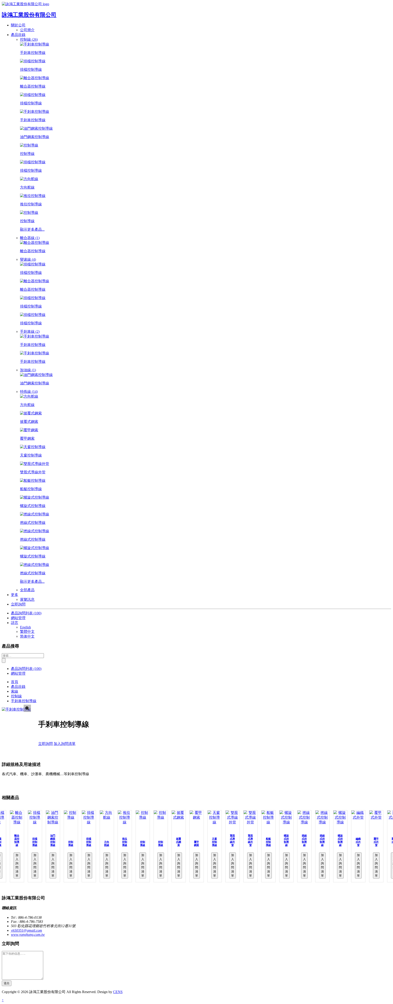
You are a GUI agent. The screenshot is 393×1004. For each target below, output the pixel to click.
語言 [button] (14, 623)
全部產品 (27, 590)
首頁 (14, 682)
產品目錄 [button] (18, 35)
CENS (118, 992)
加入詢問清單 (65, 744)
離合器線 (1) (30, 238)
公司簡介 (27, 30)
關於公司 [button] (18, 25)
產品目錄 (18, 687)
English (25, 627)
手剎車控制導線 (23, 701)
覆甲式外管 (376, 841)
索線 (14, 691)
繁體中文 (27, 631)
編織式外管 (358, 841)
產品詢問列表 (26, 613)
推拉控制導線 (124, 841)
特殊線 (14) (29, 392)
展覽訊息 (27, 599)
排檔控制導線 (34, 841)
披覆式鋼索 (178, 841)
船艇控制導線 (268, 841)
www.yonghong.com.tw (28, 934)
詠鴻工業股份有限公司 (29, 15)
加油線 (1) (28, 370)
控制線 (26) (29, 39)
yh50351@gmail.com (26, 930)
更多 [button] (14, 595)
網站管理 (18, 618)
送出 (7, 983)
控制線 (16, 696)
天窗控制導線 (214, 841)
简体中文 (27, 636)
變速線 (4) (28, 259)
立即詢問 (18, 604)
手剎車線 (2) (30, 331)
